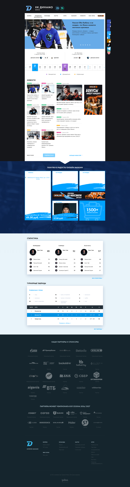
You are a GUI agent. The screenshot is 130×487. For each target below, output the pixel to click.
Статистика (32, 238)
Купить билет (46, 444)
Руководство (94, 444)
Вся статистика (97, 278)
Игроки (61, 444)
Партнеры (93, 447)
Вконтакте (109, 37)
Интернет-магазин (32, 449)
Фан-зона (92, 15)
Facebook (109, 21)
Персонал (61, 449)
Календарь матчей (80, 444)
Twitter (109, 29)
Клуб (64, 15)
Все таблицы (98, 329)
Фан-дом (45, 455)
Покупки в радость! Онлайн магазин (65, 167)
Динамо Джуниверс (62, 8)
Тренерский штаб (63, 447)
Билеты (29, 15)
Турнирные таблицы (36, 283)
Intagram (109, 33)
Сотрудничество (95, 449)
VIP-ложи (45, 447)
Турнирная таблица (80, 447)
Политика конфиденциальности (96, 462)
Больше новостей (75, 155)
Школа (93, 452)
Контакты (93, 459)
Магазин (74, 15)
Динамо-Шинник (57, 8)
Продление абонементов (38, 16)
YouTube (109, 41)
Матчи (56, 15)
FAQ (92, 457)
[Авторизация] (91, 8)
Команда (47, 15)
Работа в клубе (95, 454)
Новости (83, 15)
